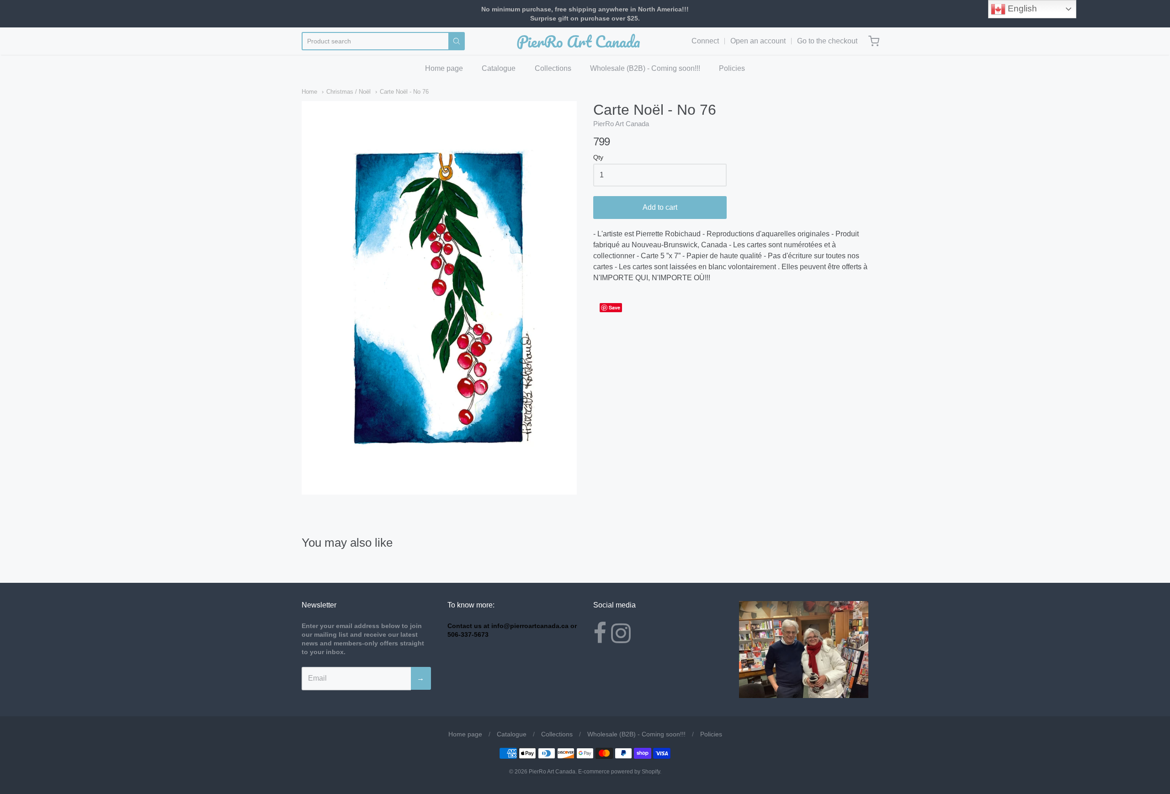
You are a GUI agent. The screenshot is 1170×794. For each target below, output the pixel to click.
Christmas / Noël (348, 91)
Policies (732, 68)
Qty (598, 157)
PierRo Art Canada (578, 41)
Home (309, 91)
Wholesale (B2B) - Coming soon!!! (645, 68)
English (1021, 8)
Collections (553, 68)
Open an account (758, 41)
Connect (705, 41)
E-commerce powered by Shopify (619, 771)
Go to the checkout (827, 41)
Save (614, 307)
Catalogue (499, 68)
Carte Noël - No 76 (404, 91)
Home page (444, 68)
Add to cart (660, 207)
